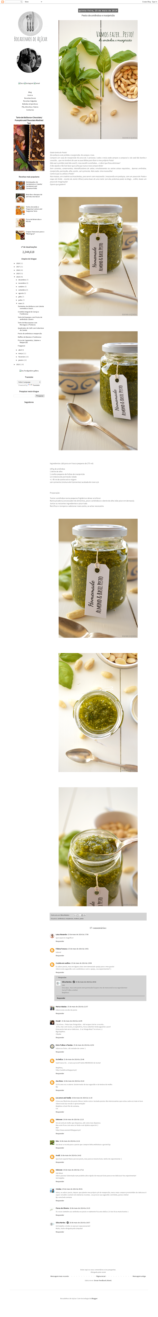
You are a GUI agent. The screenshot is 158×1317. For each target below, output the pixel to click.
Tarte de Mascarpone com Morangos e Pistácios (27, 324)
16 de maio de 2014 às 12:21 (69, 1141)
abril (20, 350)
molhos (76, 918)
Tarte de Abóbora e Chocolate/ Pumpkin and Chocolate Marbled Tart (29, 120)
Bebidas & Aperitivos (30, 104)
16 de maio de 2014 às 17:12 (73, 1170)
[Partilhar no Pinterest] (84, 915)
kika (57, 1141)
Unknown (59, 1119)
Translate (36, 385)
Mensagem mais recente (59, 1276)
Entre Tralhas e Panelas (64, 1045)
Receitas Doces (30, 98)
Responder (60, 941)
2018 (18, 263)
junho (20, 300)
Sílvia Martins (67, 982)
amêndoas (61, 918)
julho (20, 297)
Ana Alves (59, 1081)
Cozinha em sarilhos (63, 963)
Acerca (30, 95)
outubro (21, 286)
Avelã (58, 1155)
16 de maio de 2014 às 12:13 (73, 1119)
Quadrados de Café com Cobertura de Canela (31, 329)
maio (20, 303)
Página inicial (100, 1276)
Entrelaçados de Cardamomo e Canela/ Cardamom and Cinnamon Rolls (34, 185)
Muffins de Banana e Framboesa (29, 337)
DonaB (58, 1021)
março (20, 353)
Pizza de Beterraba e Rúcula (33, 220)
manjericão (69, 918)
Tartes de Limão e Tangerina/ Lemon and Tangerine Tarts (34, 209)
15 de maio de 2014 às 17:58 (78, 934)
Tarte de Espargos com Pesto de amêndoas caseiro (30, 318)
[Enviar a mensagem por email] (75, 915)
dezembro (22, 280)
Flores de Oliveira (62, 1208)
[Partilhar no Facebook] (82, 915)
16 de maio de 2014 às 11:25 (82, 1098)
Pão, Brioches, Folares (30, 107)
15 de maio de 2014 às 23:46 (74, 1059)
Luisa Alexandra (61, 934)
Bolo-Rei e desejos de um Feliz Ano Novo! (34, 195)
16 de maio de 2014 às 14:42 (71, 1155)
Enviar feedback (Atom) (102, 1280)
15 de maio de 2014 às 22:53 (83, 1045)
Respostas (62, 977)
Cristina (58, 1189)
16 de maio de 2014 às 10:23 (74, 1081)
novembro (22, 283)
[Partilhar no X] (80, 915)
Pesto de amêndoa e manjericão (30, 333)
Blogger (94, 1298)
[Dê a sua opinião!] (77, 915)
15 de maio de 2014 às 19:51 (78, 949)
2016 (18, 270)
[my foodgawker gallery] (29, 371)
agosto (21, 293)
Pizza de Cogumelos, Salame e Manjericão (29, 341)
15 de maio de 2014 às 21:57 (77, 1006)
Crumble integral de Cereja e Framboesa (28, 313)
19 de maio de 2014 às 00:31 (72, 1189)
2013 (18, 364)
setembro (22, 290)
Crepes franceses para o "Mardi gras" (35, 233)
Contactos (30, 110)
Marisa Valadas (61, 1006)
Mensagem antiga (139, 1276)
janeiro (21, 360)
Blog (30, 92)
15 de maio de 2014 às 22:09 (72, 1021)
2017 (18, 267)
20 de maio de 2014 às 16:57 (79, 1222)
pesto (82, 918)
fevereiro (22, 357)
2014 (18, 277)
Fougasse (21, 346)
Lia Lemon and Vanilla (63, 1098)
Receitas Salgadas (30, 101)
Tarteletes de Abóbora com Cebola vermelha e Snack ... (31, 307)
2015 (18, 273)
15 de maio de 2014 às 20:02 (86, 982)
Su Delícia (59, 1059)
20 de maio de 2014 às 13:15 (80, 1208)
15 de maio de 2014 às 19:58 (81, 963)
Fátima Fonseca (61, 949)
